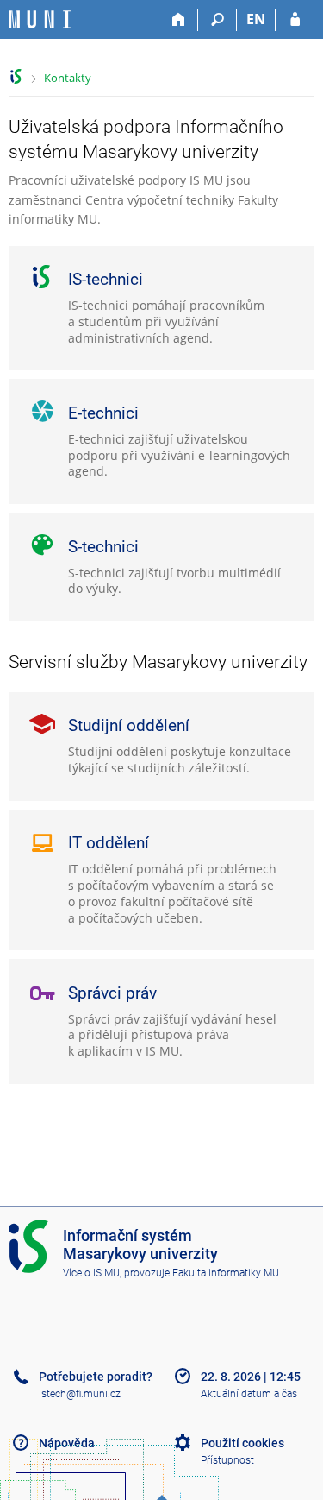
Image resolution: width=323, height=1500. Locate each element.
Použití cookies (242, 1443)
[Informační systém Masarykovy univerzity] (40, 19)
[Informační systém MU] (16, 76)
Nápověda (67, 1443)
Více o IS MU (91, 1273)
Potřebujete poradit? (95, 1376)
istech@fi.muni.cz (80, 1394)
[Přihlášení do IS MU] (295, 20)
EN (255, 18)
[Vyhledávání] (217, 20)
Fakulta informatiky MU (225, 1273)
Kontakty (67, 77)
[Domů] (178, 20)
